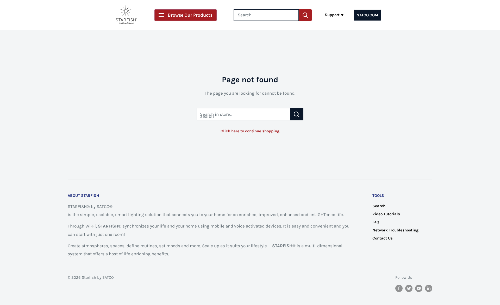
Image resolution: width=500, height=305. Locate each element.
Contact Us (382, 238)
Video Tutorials (386, 214)
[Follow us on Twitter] (409, 288)
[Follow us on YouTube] (418, 288)
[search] (266, 15)
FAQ (375, 222)
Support (332, 14)
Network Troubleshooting (395, 230)
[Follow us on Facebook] (399, 288)
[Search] (305, 15)
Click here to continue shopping (250, 131)
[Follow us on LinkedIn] (428, 288)
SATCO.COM (367, 15)
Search (378, 206)
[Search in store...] (296, 114)
